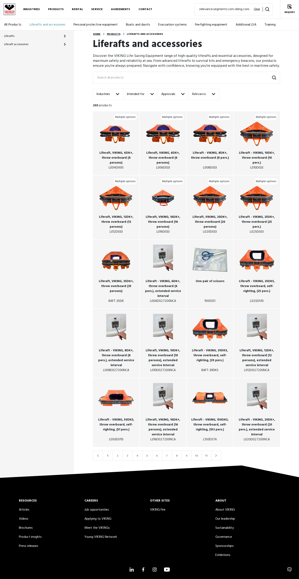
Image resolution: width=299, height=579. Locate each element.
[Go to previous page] (98, 456)
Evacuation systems (172, 24)
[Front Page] (9, 9)
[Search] (267, 9)
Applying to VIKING (97, 519)
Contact (145, 9)
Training (270, 24)
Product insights (30, 537)
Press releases (28, 546)
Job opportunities (96, 509)
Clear (257, 9)
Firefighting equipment (211, 24)
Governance (223, 537)
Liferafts (9, 36)
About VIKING (225, 509)
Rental (77, 9)
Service (97, 9)
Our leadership (225, 519)
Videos (23, 519)
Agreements (120, 9)
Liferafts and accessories (47, 24)
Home (96, 34)
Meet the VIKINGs (97, 528)
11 (206, 456)
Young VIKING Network (100, 537)
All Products (12, 24)
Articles (24, 509)
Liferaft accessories (16, 44)
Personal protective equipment (96, 24)
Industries (31, 9)
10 (196, 456)
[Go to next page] (216, 456)
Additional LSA (246, 24)
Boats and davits (138, 24)
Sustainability (224, 528)
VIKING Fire (157, 509)
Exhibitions (222, 555)
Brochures (26, 528)
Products (56, 9)
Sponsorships (224, 546)
